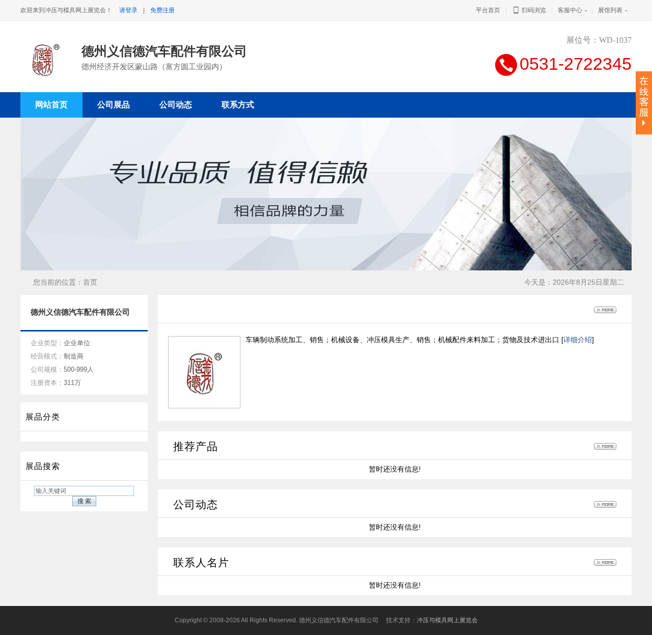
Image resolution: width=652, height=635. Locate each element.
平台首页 (488, 10)
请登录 (128, 10)
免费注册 (162, 10)
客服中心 (570, 10)
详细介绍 (577, 340)
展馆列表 (610, 10)
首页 (90, 282)
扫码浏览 (533, 10)
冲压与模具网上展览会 (447, 620)
